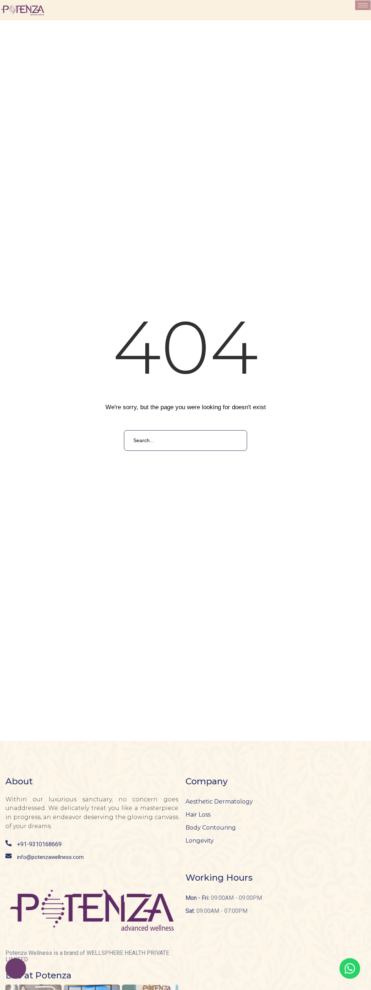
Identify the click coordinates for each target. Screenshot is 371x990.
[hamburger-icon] (363, 5)
